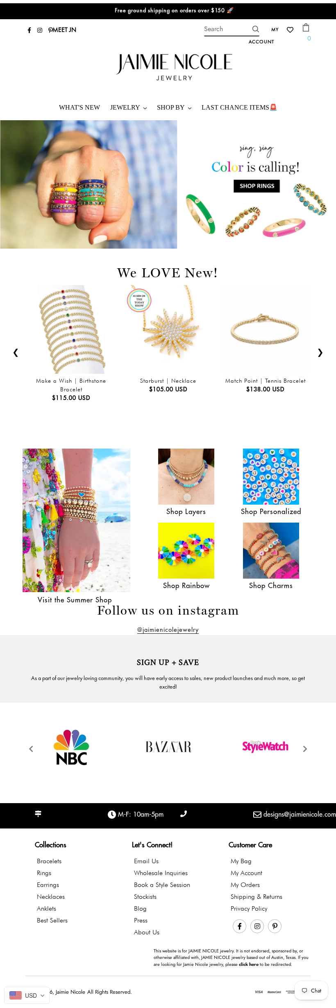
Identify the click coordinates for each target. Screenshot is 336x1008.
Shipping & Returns (256, 896)
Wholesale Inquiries (161, 873)
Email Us (146, 861)
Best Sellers (52, 920)
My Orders (245, 885)
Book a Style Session (162, 885)
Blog (140, 908)
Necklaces (51, 896)
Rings (44, 873)
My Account (246, 873)
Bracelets (49, 861)
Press (141, 920)
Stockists (145, 896)
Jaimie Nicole (70, 992)
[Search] (255, 29)
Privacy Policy (249, 908)
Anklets (46, 908)
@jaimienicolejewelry (168, 630)
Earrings (48, 885)
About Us (146, 932)
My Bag (241, 861)
